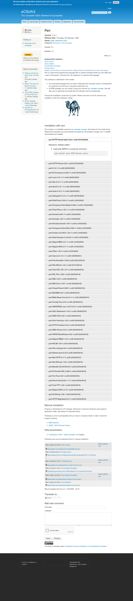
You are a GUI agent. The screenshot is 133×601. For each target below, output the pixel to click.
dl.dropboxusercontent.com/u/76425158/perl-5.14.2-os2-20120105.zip (70, 471)
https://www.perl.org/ (59, 40)
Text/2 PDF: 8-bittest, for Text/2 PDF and (32, 93)
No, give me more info (65, 4)
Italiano (29, 32)
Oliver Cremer (49, 61)
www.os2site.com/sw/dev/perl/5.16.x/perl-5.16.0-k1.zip (65, 465)
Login (109, 8)
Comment (48, 511)
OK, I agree (108, 2)
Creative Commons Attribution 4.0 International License (86, 546)
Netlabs (47, 70)
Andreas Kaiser (78, 70)
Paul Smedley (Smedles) (52, 66)
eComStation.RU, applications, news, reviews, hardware (78, 564)
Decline (116, 2)
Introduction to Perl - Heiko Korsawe (62, 434)
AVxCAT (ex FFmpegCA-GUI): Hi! (32, 108)
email (24, 564)
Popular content (46, 22)
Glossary (58, 22)
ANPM (64, 149)
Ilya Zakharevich (89, 70)
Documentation (79, 22)
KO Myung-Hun (50, 68)
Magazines (67, 22)
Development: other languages (62, 43)
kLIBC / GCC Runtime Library (59, 425)
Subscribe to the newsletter (30, 44)
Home (25, 22)
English (29, 30)
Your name (48, 507)
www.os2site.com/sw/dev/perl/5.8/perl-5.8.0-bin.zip (64, 485)
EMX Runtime (54, 422)
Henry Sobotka (49, 64)
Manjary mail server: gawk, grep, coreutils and (32, 75)
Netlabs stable (64, 144)
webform (32, 562)
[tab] (78, 139)
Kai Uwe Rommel (55, 70)
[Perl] (71, 115)
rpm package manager (96, 88)
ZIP (64, 409)
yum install (60, 153)
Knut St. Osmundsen (101, 70)
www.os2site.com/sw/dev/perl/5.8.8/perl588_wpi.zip (64, 449)
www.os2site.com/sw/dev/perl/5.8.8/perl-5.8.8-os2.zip (64, 479)
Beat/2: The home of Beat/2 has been (31, 85)
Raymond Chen (67, 70)
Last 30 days (34, 22)
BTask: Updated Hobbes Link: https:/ (31, 102)
